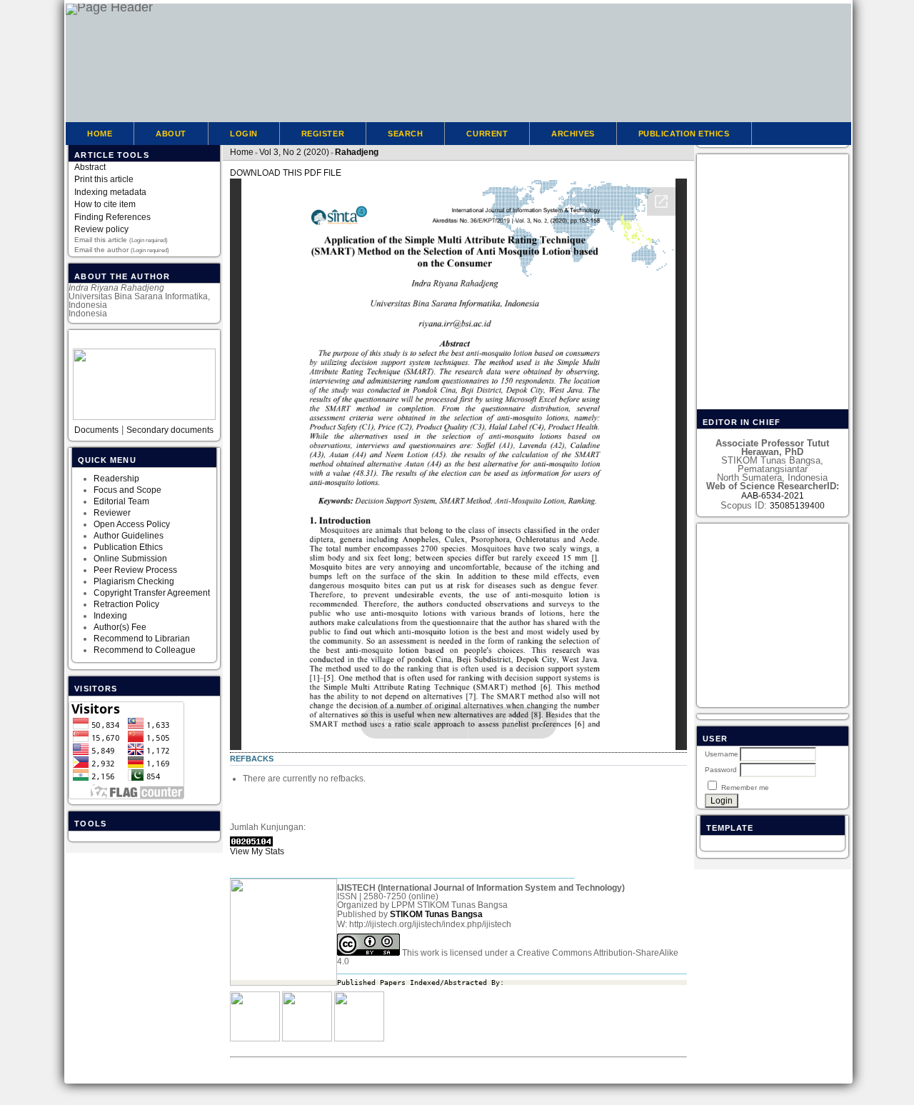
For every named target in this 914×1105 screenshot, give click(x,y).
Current (487, 133)
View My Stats (257, 851)
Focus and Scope (127, 490)
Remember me (745, 787)
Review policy (101, 229)
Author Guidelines (129, 536)
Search (405, 133)
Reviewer (112, 513)
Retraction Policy (126, 604)
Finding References (112, 217)
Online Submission (130, 559)
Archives (572, 133)
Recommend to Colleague (145, 650)
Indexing (110, 616)
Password (721, 770)
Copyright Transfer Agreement (152, 593)
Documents (96, 430)
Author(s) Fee (120, 627)
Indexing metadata (110, 192)
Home (99, 133)
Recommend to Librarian (142, 639)
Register (322, 133)
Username (721, 754)
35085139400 (797, 506)
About (171, 133)
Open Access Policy (132, 524)
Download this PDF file (285, 173)
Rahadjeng (356, 152)
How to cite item (105, 204)
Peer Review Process (135, 570)
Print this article (104, 179)
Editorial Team (122, 501)
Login (244, 133)
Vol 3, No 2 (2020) (294, 152)
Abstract (90, 167)
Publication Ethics (128, 547)
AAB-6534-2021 (772, 496)
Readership (116, 479)
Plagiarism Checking (134, 581)
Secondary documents (170, 430)
